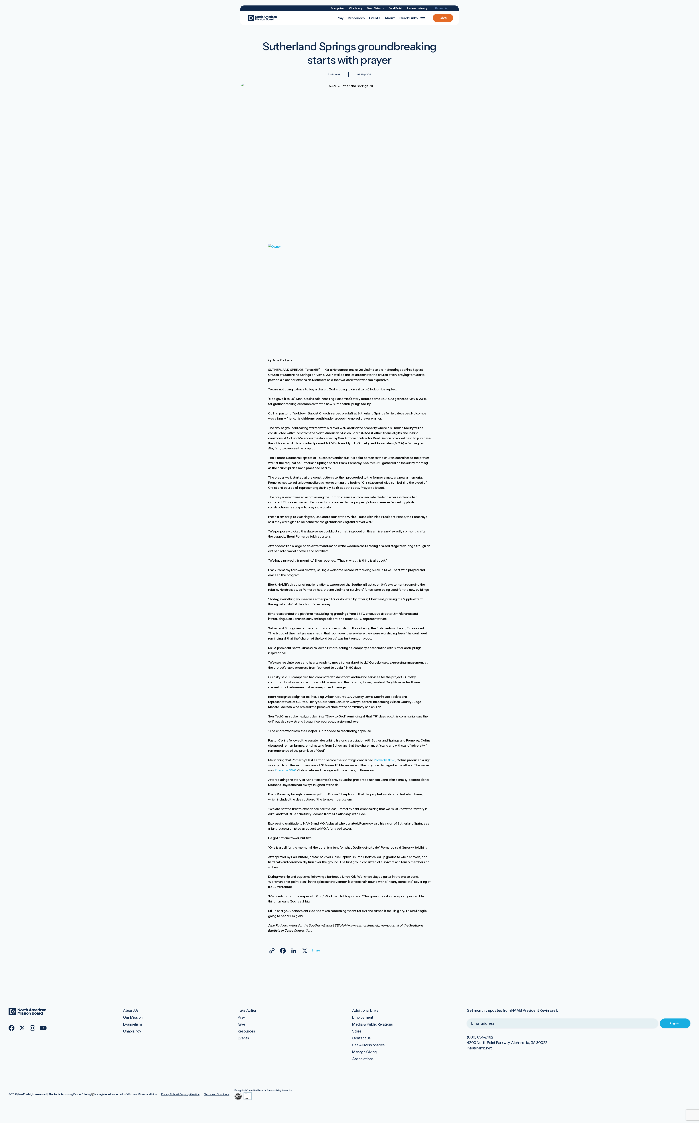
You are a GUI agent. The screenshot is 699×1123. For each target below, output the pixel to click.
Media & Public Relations (372, 1024)
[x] (22, 1028)
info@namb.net (479, 1048)
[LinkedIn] (294, 951)
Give (443, 18)
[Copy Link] (272, 951)
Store (357, 1031)
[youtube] (43, 1028)
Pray (340, 18)
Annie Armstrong (417, 8)
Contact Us (361, 1038)
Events (374, 18)
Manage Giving (364, 1052)
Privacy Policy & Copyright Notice (180, 1094)
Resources (356, 18)
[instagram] (32, 1028)
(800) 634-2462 (480, 1037)
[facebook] (12, 1028)
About (390, 18)
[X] (305, 951)
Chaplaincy (355, 8)
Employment (362, 1017)
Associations (362, 1059)
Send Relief (395, 8)
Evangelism (337, 8)
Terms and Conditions (216, 1094)
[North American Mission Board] (262, 18)
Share (315, 950)
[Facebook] (283, 951)
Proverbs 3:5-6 (384, 760)
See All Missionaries (368, 1045)
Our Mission (133, 1017)
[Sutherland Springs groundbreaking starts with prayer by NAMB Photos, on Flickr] (341, 247)
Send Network (375, 8)
